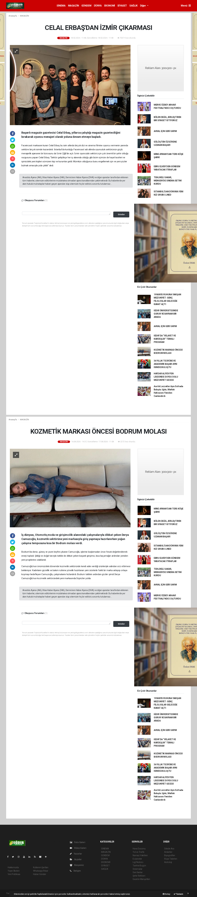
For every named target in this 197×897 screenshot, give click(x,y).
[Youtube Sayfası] (25, 857)
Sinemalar (137, 869)
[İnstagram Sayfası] (20, 857)
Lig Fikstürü (138, 862)
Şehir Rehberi (139, 876)
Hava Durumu (139, 848)
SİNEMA (61, 5)
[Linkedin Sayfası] (30, 857)
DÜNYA (98, 5)
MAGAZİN (73, 5)
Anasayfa (13, 16)
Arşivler (78, 859)
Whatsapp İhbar (40, 871)
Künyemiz (79, 865)
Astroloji (168, 862)
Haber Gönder (39, 874)
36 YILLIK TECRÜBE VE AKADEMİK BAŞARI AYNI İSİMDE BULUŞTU (165, 364)
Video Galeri (80, 848)
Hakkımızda (13, 867)
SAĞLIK (133, 5)
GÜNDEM (86, 5)
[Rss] (36, 857)
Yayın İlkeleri (13, 871)
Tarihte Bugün (139, 865)
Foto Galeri (79, 842)
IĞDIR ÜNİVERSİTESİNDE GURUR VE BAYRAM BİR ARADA (166, 313)
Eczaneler (137, 859)
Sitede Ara (169, 848)
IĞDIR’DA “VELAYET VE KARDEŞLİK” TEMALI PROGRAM (165, 338)
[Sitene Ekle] (47, 857)
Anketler (168, 852)
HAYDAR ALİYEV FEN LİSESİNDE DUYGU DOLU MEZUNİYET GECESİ (166, 376)
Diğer (143, 5)
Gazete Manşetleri (141, 879)
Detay (167, 894)
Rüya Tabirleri (170, 859)
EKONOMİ (109, 5)
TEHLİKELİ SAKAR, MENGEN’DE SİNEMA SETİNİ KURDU (168, 180)
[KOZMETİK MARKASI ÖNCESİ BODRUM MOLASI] (70, 487)
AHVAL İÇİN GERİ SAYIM (165, 131)
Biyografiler (169, 855)
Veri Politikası (14, 874)
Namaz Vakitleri (140, 855)
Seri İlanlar (138, 872)
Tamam (179, 894)
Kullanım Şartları (40, 867)
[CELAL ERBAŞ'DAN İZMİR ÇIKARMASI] (70, 85)
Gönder (121, 214)
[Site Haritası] (41, 857)
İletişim (77, 871)
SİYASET (122, 5)
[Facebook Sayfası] (9, 857)
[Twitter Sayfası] (14, 857)
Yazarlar (77, 853)
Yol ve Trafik (138, 852)
